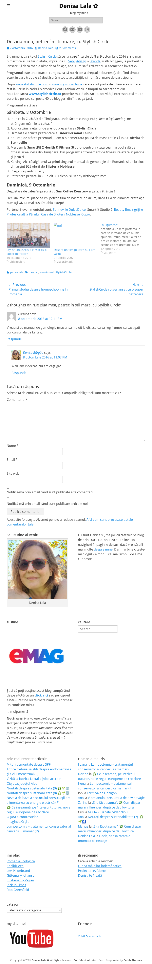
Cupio (85, 214)
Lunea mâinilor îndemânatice (100, 866)
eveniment (47, 272)
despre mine (103, 549)
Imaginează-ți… (18, 821)
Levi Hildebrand (18, 870)
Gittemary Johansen (21, 875)
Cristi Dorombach (89, 936)
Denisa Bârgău (33, 352)
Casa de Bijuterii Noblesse (60, 214)
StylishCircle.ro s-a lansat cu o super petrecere (27, 252)
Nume (12, 445)
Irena (82, 783)
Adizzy (81, 61)
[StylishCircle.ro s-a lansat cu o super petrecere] (28, 235)
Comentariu (17, 399)
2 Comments (67, 48)
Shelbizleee (15, 866)
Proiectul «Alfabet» (92, 870)
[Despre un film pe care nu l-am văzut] (75, 235)
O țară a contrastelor (22, 817)
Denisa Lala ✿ (78, 5)
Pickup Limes (16, 885)
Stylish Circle (47, 56)
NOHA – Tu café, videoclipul (108, 812)
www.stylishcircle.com (32, 84)
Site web (13, 473)
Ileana (82, 764)
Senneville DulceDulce (69, 209)
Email (12, 459)
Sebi (71, 61)
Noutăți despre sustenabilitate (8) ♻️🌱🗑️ (38, 793)
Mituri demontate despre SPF (28, 764)
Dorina (83, 774)
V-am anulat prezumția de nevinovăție (116, 798)
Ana (81, 798)
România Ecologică (21, 861)
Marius (83, 826)
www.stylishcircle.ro (45, 94)
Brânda (95, 61)
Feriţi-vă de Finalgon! (102, 793)
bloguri (33, 272)
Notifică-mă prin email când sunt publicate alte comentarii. (50, 492)
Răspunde (14, 339)
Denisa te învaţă (90, 875)
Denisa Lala (45, 48)
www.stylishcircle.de (67, 84)
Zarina (82, 802)
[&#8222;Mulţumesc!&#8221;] (124, 239)
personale (16, 272)
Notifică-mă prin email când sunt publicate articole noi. (47, 503)
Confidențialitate (85, 960)
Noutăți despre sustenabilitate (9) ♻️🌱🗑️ (38, 788)
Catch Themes (133, 960)
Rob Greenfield (18, 890)
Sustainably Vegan (20, 880)
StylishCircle (63, 272)
